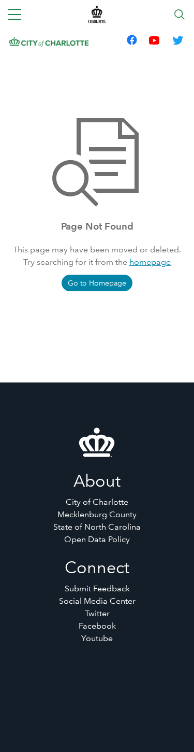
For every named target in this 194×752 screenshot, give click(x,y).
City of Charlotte (97, 502)
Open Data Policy (97, 539)
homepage (150, 262)
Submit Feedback (97, 588)
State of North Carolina (97, 527)
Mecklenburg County (97, 514)
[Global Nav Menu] (14, 14)
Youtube (97, 638)
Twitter (97, 613)
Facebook (97, 626)
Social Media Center (97, 601)
